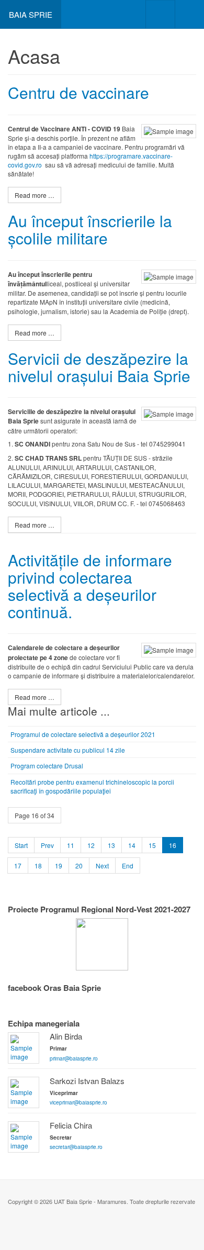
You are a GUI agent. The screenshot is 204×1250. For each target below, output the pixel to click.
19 (58, 865)
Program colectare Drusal (46, 765)
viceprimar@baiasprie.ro (78, 1102)
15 (152, 845)
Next (102, 865)
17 (17, 865)
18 (38, 865)
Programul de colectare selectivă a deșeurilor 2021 (82, 734)
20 (79, 865)
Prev (47, 845)
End (127, 865)
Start (21, 845)
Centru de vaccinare (78, 92)
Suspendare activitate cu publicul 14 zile (67, 749)
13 (111, 845)
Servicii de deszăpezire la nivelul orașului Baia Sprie (99, 367)
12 (91, 845)
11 (70, 845)
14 (131, 845)
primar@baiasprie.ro (74, 1058)
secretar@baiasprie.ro (76, 1147)
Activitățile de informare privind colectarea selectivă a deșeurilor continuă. (90, 586)
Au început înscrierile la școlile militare (90, 229)
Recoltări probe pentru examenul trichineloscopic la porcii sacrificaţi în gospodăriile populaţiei (92, 786)
